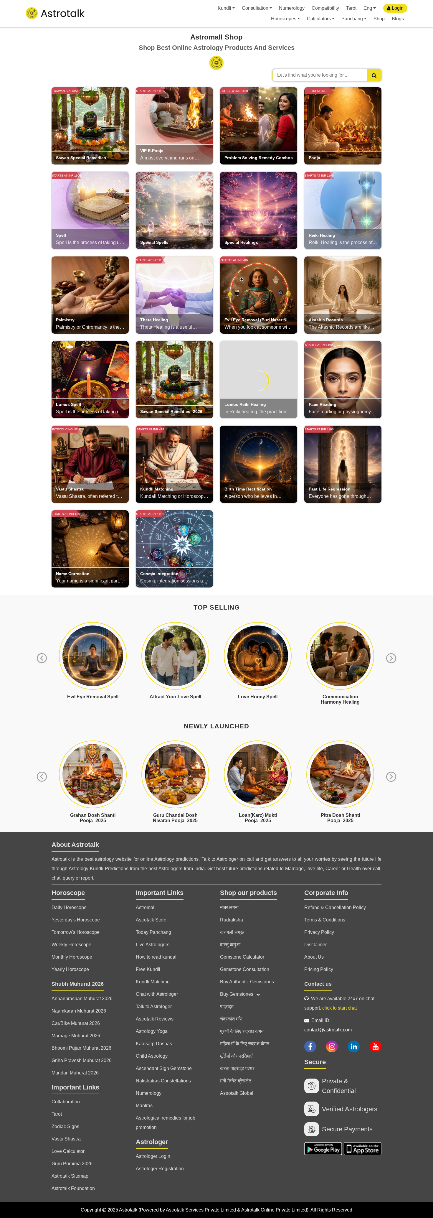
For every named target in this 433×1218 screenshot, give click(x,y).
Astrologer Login (153, 1156)
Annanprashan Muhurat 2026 (82, 998)
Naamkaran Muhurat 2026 (79, 1010)
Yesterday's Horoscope (76, 919)
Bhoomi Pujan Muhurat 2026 (81, 1048)
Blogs (398, 18)
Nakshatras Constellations (163, 1080)
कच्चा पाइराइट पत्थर (237, 1068)
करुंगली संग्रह (232, 932)
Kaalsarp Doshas (154, 1043)
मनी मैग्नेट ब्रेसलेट (235, 1080)
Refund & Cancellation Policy (335, 907)
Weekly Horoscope (71, 944)
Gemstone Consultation (244, 969)
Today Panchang (153, 932)
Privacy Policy (319, 932)
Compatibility (325, 8)
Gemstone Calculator (242, 956)
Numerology (292, 8)
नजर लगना (229, 907)
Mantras (144, 1105)
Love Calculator (68, 1151)
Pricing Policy (318, 969)
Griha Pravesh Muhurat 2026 (82, 1060)
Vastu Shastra (66, 1138)
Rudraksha (231, 919)
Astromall (146, 907)
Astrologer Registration (160, 1168)
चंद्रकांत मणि (231, 1018)
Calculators (319, 18)
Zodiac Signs (65, 1126)
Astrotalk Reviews (154, 1018)
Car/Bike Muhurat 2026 (76, 1023)
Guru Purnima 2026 (72, 1163)
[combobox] (326, 75)
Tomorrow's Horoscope (76, 932)
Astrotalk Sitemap (70, 1176)
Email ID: (328, 1025)
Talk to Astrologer (154, 1006)
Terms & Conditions (324, 919)
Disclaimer (315, 944)
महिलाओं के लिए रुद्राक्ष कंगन (244, 1043)
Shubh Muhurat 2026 (78, 984)
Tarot (351, 8)
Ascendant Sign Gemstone (164, 1068)
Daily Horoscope (69, 907)
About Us (314, 956)
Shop (379, 18)
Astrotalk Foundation (73, 1188)
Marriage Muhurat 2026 (76, 1035)
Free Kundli (148, 969)
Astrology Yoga (152, 1031)
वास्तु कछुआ (230, 944)
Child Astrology (152, 1056)
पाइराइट (227, 1006)
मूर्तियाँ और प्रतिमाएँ (236, 1056)
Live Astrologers (152, 944)
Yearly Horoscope (70, 969)
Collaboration (66, 1101)
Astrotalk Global (236, 1093)
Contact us (318, 984)
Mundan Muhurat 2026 (75, 1072)
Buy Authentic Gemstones (247, 981)
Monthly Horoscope (72, 956)
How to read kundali (157, 956)
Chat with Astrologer (157, 994)
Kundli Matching (153, 981)
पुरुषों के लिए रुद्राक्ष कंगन (242, 1031)
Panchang (352, 18)
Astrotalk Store (151, 919)
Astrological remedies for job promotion (165, 1122)
